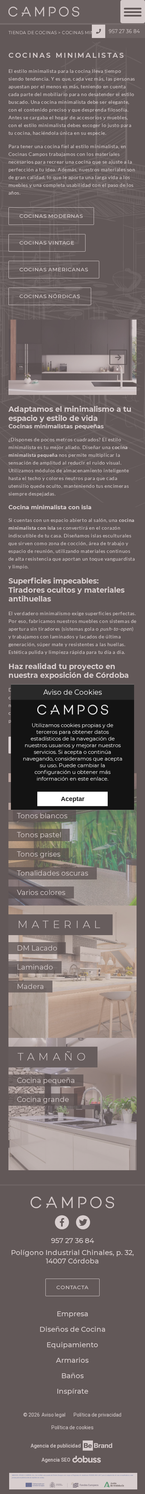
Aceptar (72, 798)
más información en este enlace (74, 775)
